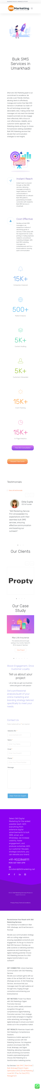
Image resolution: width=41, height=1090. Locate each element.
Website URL (12, 731)
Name (10, 740)
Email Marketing (27, 1071)
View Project (21, 650)
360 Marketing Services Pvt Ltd (22, 892)
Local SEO (10, 1073)
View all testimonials (15, 490)
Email (10, 749)
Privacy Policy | (14, 902)
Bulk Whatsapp (12, 1068)
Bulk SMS (19, 1065)
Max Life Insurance (20, 637)
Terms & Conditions (25, 902)
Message (11, 767)
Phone (10, 758)
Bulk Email (28, 1065)
